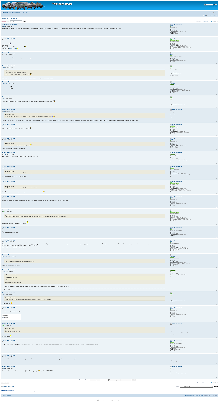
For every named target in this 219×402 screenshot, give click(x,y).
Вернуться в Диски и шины (8, 386)
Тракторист (5, 83)
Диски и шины (25, 12)
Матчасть (18, 12)
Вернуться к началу (216, 35)
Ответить (3, 20)
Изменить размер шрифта (216, 12)
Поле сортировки (104, 379)
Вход (216, 15)
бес (3, 356)
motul (4, 197)
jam (3, 341)
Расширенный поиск (212, 6)
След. (215, 379)
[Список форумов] (23, 9)
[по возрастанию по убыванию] (128, 379)
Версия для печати (213, 12)
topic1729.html (13, 48)
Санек (4, 271)
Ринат (4, 54)
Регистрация (210, 15)
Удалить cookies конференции (191, 395)
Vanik (4, 26)
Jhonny (4, 125)
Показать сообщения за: (84, 379)
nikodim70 (5, 241)
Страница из (206, 21)
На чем (14, 12)
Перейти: (177, 386)
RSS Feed (201, 395)
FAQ (205, 15)
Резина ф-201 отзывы (9, 19)
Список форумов (7, 12)
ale (3, 39)
